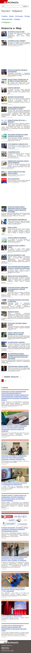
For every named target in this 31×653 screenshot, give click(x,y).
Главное (4, 16)
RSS (12, 650)
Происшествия (7, 19)
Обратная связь (5, 647)
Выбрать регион (5, 648)
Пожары (17, 19)
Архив (11, 16)
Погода (27, 16)
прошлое (15, 377)
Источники (19, 16)
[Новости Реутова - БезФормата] (9, 2)
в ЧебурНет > (6, 22)
